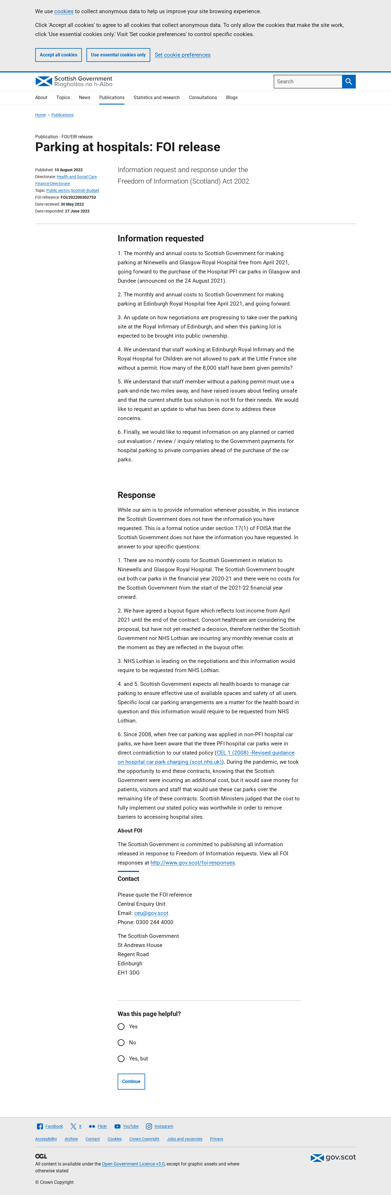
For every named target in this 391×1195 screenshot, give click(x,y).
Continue (131, 1081)
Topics (63, 97)
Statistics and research (157, 97)
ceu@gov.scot (151, 913)
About (41, 97)
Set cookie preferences (183, 55)
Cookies (115, 1139)
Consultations (203, 97)
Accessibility (46, 1139)
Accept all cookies (58, 55)
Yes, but (138, 1058)
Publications (112, 97)
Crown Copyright (144, 1139)
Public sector (57, 190)
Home (40, 115)
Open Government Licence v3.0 (133, 1164)
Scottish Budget (85, 190)
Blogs (232, 97)
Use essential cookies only (118, 55)
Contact (93, 1139)
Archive (71, 1139)
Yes (133, 1026)
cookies (64, 11)
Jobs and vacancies (184, 1139)
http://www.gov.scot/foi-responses (193, 862)
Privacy (216, 1139)
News (84, 97)
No (132, 1042)
